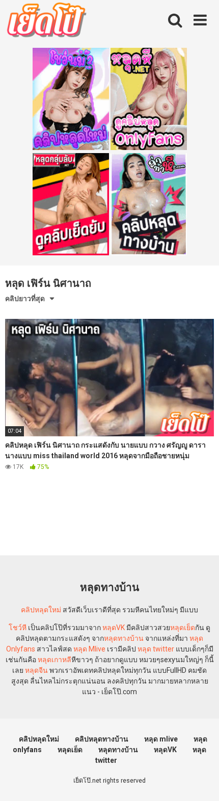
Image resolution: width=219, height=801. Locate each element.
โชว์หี (17, 628)
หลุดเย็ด (182, 628)
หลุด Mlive (89, 649)
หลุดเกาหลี (54, 660)
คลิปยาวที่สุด (25, 298)
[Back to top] (200, 780)
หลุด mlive (161, 739)
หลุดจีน (36, 670)
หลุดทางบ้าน (124, 638)
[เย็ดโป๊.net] (46, 22)
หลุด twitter (156, 649)
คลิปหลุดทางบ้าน (101, 739)
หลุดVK (113, 628)
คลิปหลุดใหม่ (41, 610)
